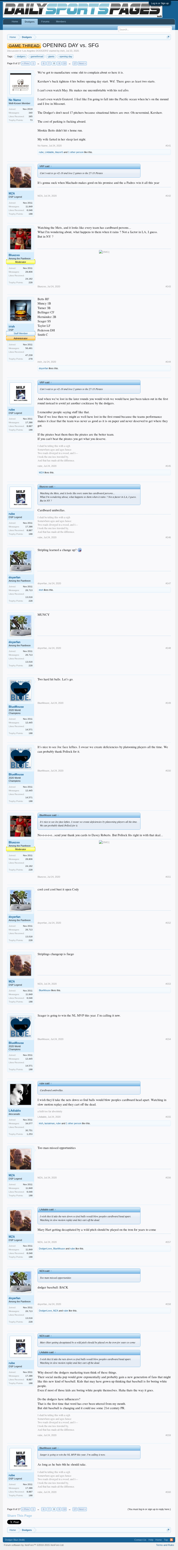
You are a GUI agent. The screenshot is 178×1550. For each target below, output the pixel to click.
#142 (168, 195)
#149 (168, 703)
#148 (168, 648)
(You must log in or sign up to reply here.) (149, 1509)
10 (64, 63)
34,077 (29, 1123)
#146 (168, 537)
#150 (168, 770)
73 (31, 120)
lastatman (49, 1123)
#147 (168, 583)
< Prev (25, 63)
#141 (168, 145)
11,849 (29, 206)
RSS (171, 1539)
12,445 (29, 722)
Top (166, 1539)
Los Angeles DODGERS (35, 50)
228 (31, 282)
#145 (168, 466)
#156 (168, 1177)
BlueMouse (16, 706)
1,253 (30, 1134)
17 (75, 63)
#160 (168, 1492)
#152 (168, 922)
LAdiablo (49, 152)
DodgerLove (45, 1248)
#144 (168, 361)
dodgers (21, 56)
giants (51, 56)
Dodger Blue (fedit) (15, 1539)
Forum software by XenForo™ (34, 1545)
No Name (15, 100)
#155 (168, 1117)
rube (41, 152)
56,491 (29, 348)
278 (31, 359)
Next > (82, 63)
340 (31, 113)
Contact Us (140, 1539)
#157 (168, 1242)
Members (61, 21)
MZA (12, 193)
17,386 (29, 422)
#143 (168, 286)
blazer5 (59, 152)
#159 (168, 1435)
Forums (45, 21)
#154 (168, 1039)
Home (15, 21)
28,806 (29, 272)
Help (150, 1539)
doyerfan (43, 368)
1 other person (76, 152)
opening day (65, 56)
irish (62, 50)
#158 (168, 1304)
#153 (168, 983)
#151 (168, 876)
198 (31, 214)
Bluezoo (14, 255)
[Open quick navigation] (168, 37)
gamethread (37, 56)
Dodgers (30, 21)
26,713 (29, 590)
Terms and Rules (165, 1545)
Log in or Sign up (160, 3)
